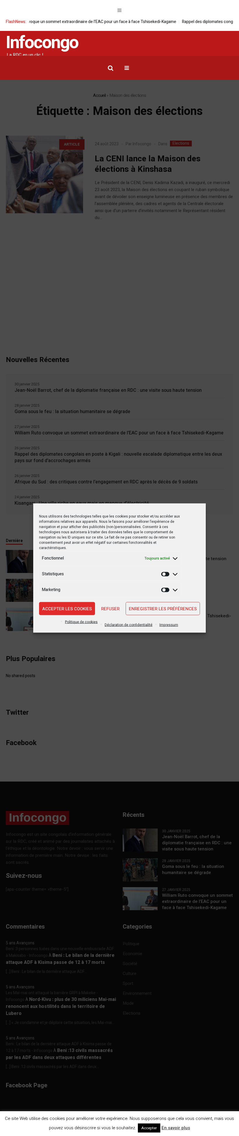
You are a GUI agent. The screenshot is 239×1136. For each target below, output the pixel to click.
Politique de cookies (81, 622)
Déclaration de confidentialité (128, 625)
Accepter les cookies (67, 608)
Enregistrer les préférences (163, 608)
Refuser (110, 608)
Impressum (168, 625)
